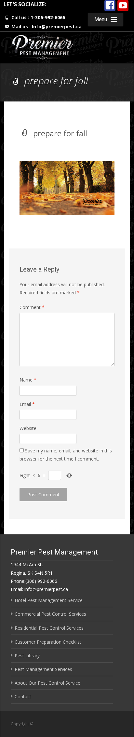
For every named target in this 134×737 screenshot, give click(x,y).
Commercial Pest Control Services (50, 614)
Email (27, 404)
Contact (23, 696)
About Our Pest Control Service (47, 683)
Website (28, 428)
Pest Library (27, 655)
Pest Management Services (43, 669)
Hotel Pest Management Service (49, 600)
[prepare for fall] (67, 187)
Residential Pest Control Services (49, 628)
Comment (32, 307)
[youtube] (122, 4)
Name (28, 380)
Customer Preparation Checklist (48, 642)
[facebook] (109, 4)
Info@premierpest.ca (57, 26)
